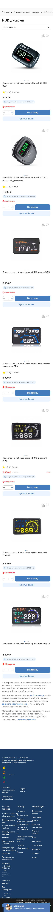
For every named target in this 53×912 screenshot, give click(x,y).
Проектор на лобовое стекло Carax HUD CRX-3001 (25, 84)
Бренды (20, 852)
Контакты (21, 811)
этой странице (37, 695)
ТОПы (34, 857)
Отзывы (35, 853)
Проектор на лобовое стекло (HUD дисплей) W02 (25, 459)
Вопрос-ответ (23, 815)
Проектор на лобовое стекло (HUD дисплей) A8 (26, 643)
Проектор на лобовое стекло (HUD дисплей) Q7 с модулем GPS (26, 364)
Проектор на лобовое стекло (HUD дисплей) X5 (26, 272)
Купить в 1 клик (26, 119)
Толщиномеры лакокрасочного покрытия (9, 850)
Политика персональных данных (8, 790)
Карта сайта (22, 790)
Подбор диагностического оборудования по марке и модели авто (25, 824)
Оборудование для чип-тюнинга (8, 834)
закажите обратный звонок (15, 704)
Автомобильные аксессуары (26, 12)
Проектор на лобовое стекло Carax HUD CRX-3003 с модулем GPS (25, 179)
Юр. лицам (36, 841)
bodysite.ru (8, 799)
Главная (5, 12)
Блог (34, 837)
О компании (37, 845)
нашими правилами (27, 719)
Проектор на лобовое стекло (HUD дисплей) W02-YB (25, 553)
